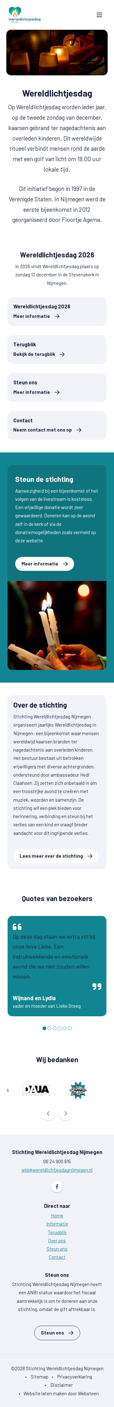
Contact (44, 420)
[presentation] (48, 1113)
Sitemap (39, 1376)
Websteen (88, 1393)
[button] (44, 1028)
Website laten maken (45, 1393)
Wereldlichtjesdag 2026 (41, 306)
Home (57, 1215)
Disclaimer (61, 1385)
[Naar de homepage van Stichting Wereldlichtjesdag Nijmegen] (24, 15)
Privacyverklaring (74, 1376)
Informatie (57, 1224)
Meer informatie (40, 563)
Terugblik (35, 344)
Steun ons (32, 382)
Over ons (57, 1240)
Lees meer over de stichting (51, 856)
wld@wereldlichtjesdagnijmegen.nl (57, 1170)
